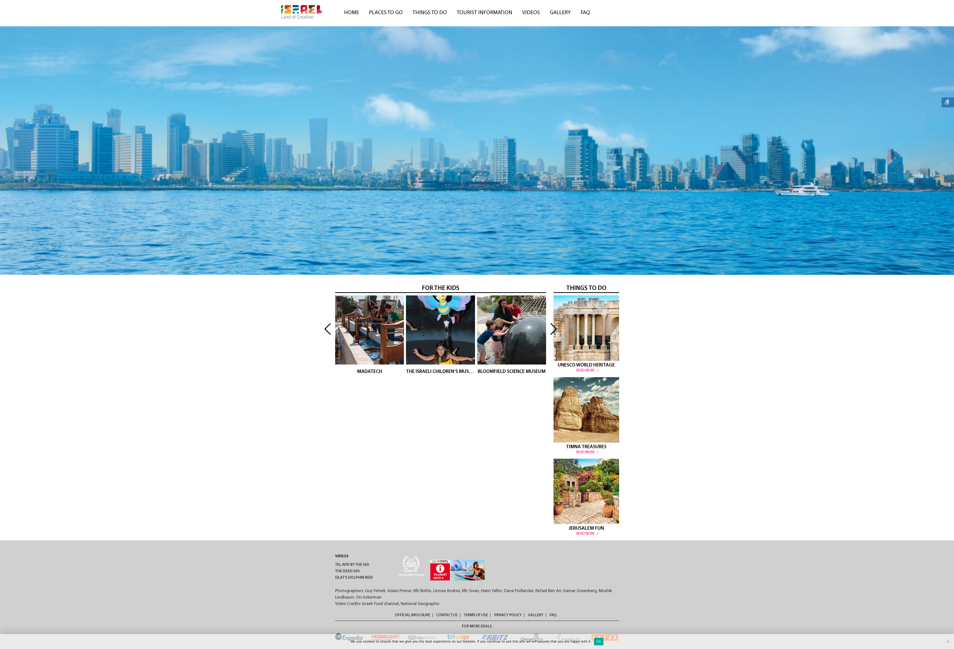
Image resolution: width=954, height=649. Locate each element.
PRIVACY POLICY (508, 615)
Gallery (560, 13)
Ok (598, 641)
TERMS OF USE (476, 615)
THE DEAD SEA (347, 571)
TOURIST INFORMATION (484, 13)
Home (351, 13)
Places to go (386, 13)
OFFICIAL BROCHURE (412, 615)
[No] (947, 641)
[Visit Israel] (302, 12)
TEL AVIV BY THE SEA (352, 565)
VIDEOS (342, 556)
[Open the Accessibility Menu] (948, 102)
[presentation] (327, 329)
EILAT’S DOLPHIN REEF (354, 578)
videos (531, 13)
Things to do (430, 13)
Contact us (447, 615)
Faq (585, 13)
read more (369, 347)
